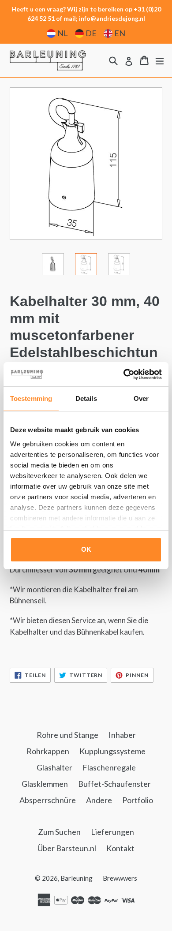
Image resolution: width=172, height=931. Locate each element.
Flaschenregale (109, 767)
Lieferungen (112, 832)
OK (86, 549)
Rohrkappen (47, 751)
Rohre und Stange (67, 735)
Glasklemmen (45, 784)
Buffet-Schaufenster (114, 784)
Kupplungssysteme (112, 751)
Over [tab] (141, 398)
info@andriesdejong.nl (112, 18)
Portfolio (137, 800)
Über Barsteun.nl (66, 848)
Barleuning (76, 878)
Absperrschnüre (47, 800)
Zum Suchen (59, 832)
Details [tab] (86, 398)
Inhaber (122, 735)
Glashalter (54, 767)
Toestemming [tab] (31, 398)
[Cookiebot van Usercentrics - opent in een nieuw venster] (124, 374)
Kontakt (120, 848)
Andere (99, 800)
